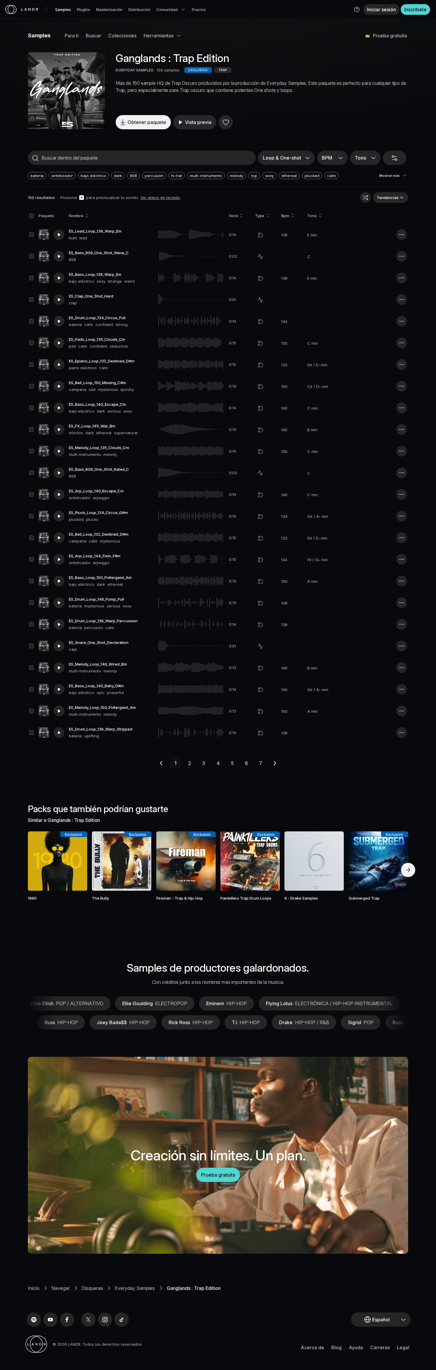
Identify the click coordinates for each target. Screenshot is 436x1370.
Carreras (380, 1347)
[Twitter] (88, 1319)
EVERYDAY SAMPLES (134, 70)
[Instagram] (105, 1319)
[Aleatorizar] (365, 197)
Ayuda (356, 1347)
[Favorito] (226, 122)
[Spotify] (34, 1319)
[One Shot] (260, 256)
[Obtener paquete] (74, 861)
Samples (63, 9)
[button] (356, 9)
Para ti (72, 36)
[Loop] (260, 235)
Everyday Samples (135, 1288)
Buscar (93, 36)
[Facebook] (67, 1319)
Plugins (83, 9)
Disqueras (92, 1288)
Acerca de (312, 1347)
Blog (336, 1347)
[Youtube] (50, 1319)
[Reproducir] (66, 90)
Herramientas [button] (159, 36)
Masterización (109, 9)
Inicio (33, 1288)
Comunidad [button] (167, 9)
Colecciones (122, 36)
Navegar (60, 1288)
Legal (403, 1347)
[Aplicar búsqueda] (35, 158)
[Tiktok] (121, 1319)
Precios (199, 9)
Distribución (139, 9)
